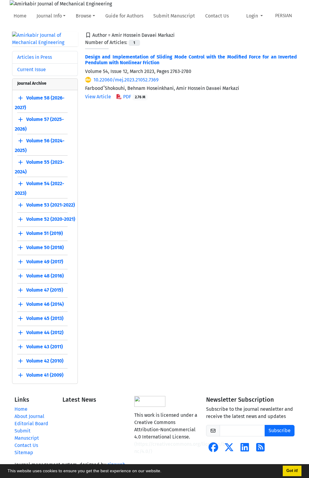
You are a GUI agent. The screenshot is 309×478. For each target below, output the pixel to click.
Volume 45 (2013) (44, 318)
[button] (163, 472)
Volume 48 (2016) (45, 276)
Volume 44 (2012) (44, 332)
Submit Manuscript (174, 16)
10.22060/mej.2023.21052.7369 (126, 80)
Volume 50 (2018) (45, 247)
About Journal (29, 416)
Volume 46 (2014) (45, 304)
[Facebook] (213, 449)
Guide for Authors (124, 16)
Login (252, 16)
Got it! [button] (292, 471)
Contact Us (217, 16)
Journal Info (49, 16)
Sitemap (23, 452)
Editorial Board (31, 423)
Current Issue (31, 69)
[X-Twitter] (229, 449)
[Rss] (260, 449)
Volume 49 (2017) (44, 261)
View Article (98, 97)
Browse (83, 16)
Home (20, 16)
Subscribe (280, 430)
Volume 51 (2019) (44, 233)
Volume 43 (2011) (44, 347)
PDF (133, 97)
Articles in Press (34, 57)
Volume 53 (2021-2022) (50, 205)
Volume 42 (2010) (44, 361)
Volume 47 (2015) (44, 290)
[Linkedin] (244, 449)
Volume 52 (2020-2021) (50, 219)
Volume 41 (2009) (44, 375)
